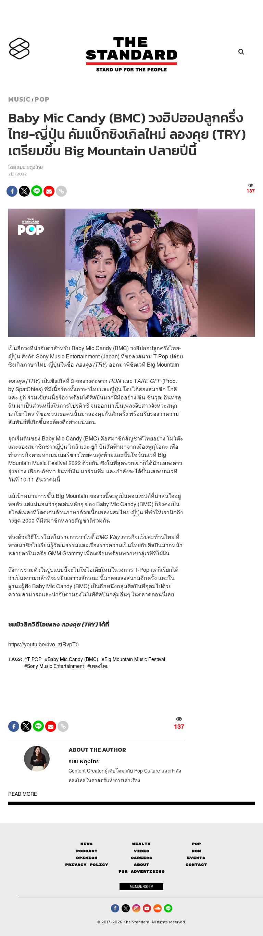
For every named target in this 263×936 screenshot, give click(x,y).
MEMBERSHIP (141, 886)
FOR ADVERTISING (141, 871)
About (141, 865)
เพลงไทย (99, 665)
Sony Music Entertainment (55, 665)
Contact (196, 865)
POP (42, 99)
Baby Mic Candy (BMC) (73, 659)
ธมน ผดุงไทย (30, 167)
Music (19, 99)
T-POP (34, 659)
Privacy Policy (86, 865)
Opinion (87, 858)
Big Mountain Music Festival (134, 659)
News (86, 844)
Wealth (141, 844)
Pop (196, 844)
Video (141, 851)
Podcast (87, 851)
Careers (141, 858)
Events (196, 858)
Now (196, 851)
